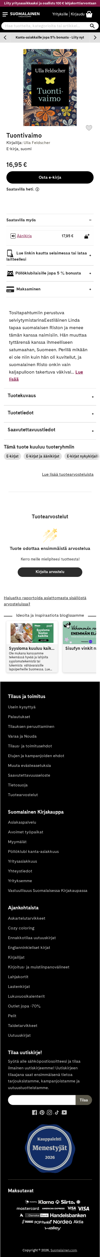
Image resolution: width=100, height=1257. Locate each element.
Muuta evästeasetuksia (29, 765)
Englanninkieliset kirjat (29, 947)
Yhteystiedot (20, 871)
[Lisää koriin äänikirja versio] (86, 236)
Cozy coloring (21, 928)
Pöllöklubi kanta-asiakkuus (33, 851)
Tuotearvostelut (23, 794)
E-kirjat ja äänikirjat (42, 456)
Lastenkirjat (19, 986)
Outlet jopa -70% (24, 1006)
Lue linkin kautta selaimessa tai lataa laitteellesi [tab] (46, 256)
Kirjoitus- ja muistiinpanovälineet (38, 967)
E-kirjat (12, 456)
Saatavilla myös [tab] (21, 219)
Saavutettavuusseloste (29, 775)
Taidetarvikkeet (22, 1025)
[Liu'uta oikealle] (95, 37)
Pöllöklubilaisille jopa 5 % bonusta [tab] (48, 273)
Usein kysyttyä (22, 706)
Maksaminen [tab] (28, 289)
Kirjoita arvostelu (50, 572)
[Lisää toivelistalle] (89, 128)
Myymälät (17, 841)
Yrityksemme (20, 880)
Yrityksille (60, 14)
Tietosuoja (18, 785)
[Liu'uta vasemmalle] (5, 37)
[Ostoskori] (89, 14)
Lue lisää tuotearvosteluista (68, 474)
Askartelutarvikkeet (26, 918)
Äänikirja (24, 236)
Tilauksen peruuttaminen (31, 726)
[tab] (50, 396)
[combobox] (50, 26)
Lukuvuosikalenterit (26, 996)
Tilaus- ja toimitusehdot (30, 746)
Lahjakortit (18, 976)
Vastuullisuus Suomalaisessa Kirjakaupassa (47, 890)
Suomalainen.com (64, 1250)
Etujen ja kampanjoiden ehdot (36, 755)
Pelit (12, 1015)
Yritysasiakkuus (22, 861)
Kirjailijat (16, 957)
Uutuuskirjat (19, 1035)
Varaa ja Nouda (22, 736)
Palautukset (19, 716)
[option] (50, 37)
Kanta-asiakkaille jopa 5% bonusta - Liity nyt (50, 37)
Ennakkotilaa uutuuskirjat (32, 937)
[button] (5, 14)
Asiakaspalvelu (22, 822)
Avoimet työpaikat (25, 832)
